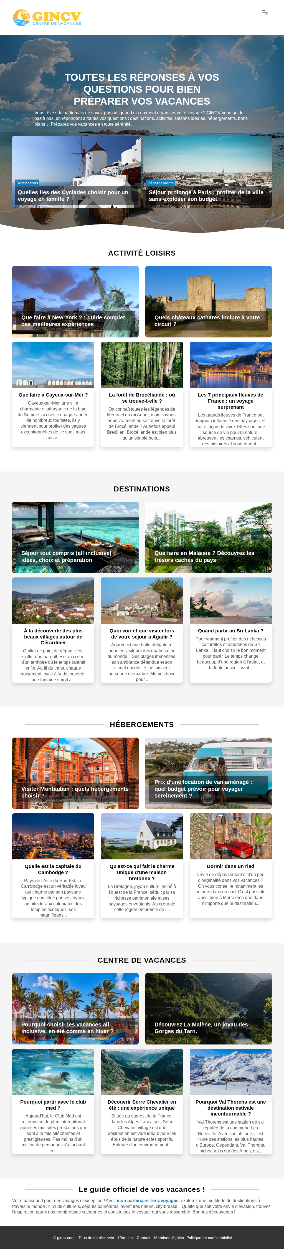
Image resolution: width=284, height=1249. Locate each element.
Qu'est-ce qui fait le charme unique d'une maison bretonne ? (142, 872)
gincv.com (66, 1237)
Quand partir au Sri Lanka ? (230, 631)
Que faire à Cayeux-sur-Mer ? (53, 395)
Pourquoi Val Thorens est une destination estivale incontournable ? (231, 1108)
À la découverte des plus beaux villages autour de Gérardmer (53, 636)
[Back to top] (269, 1234)
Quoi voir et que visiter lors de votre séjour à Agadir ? (142, 634)
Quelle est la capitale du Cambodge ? (53, 869)
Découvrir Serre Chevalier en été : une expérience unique (142, 1105)
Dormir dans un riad (230, 866)
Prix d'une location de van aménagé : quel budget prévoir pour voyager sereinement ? (203, 789)
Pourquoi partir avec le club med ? (53, 1105)
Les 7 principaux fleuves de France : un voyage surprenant (230, 401)
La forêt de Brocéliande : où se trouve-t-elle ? (142, 398)
